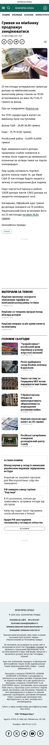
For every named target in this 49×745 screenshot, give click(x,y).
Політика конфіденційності (24, 623)
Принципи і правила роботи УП (25, 630)
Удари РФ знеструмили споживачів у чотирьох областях (23, 521)
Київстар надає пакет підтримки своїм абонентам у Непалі (23, 512)
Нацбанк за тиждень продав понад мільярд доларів (22, 313)
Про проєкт (33, 620)
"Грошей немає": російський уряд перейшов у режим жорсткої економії (32, 348)
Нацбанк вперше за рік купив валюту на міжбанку (23, 325)
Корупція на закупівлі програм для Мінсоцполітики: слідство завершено (22, 480)
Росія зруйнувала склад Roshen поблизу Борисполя (34, 364)
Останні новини (13, 460)
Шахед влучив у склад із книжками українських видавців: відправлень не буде (24, 468)
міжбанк (7, 232)
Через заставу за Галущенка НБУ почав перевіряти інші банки (34, 381)
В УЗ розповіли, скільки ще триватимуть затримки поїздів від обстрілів (24, 501)
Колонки (28, 15)
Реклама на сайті (18, 620)
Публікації (17, 15)
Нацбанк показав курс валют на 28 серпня (34, 420)
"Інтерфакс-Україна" (34, 647)
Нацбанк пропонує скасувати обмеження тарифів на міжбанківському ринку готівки (20, 299)
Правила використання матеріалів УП (24, 627)
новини (6, 15)
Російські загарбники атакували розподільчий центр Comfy (33, 440)
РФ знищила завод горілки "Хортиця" (20, 491)
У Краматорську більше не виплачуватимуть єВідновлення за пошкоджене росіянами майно (31, 402)
